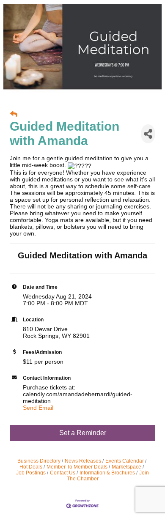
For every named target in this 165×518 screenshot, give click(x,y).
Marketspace (126, 467)
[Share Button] (148, 133)
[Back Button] (13, 114)
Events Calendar (124, 461)
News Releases (83, 461)
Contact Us (62, 473)
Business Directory (38, 461)
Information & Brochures (107, 473)
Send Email (38, 407)
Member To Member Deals (77, 467)
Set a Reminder (82, 432)
